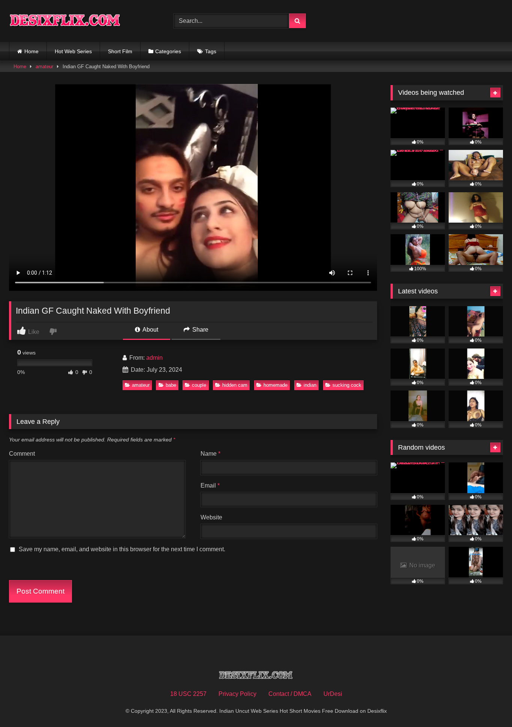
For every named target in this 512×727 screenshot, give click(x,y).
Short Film (120, 51)
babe (171, 385)
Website (211, 517)
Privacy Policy (237, 694)
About (149, 329)
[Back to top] (489, 704)
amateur (44, 66)
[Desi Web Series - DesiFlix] (65, 20)
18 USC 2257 (188, 694)
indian (310, 385)
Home (31, 51)
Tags (210, 51)
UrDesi (332, 694)
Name (210, 453)
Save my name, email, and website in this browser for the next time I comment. (122, 549)
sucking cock (346, 385)
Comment (22, 453)
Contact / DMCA (289, 694)
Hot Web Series (73, 51)
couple (199, 385)
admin (154, 358)
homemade (275, 385)
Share (199, 329)
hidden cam (234, 385)
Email (210, 485)
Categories (168, 51)
